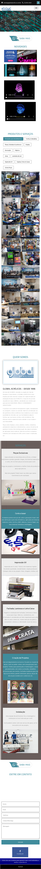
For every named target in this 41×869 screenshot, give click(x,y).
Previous (2, 23)
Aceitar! (20, 867)
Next (38, 23)
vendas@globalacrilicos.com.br (12, 3)
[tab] (13, 139)
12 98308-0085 (23, 798)
